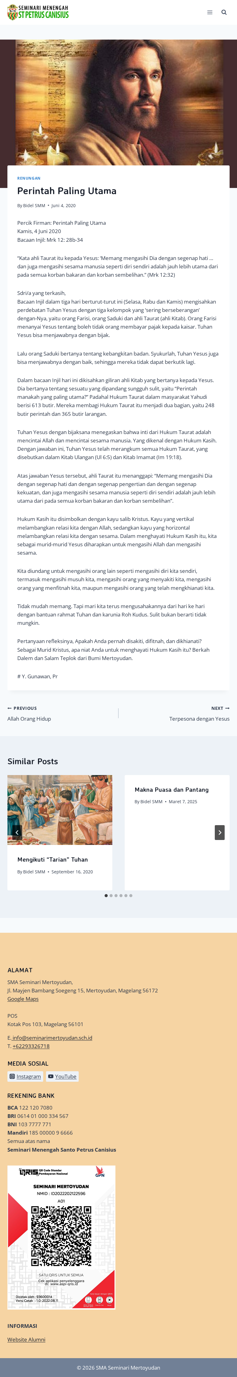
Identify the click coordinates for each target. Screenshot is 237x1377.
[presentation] (59, 810)
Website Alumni (26, 1339)
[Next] (220, 832)
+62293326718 (31, 1046)
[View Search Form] (224, 12)
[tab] (106, 895)
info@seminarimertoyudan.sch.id (52, 1037)
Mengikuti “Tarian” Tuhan (52, 859)
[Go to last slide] (17, 832)
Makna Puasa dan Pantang (172, 789)
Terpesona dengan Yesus (199, 714)
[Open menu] (209, 12)
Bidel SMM (34, 205)
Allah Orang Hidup (29, 714)
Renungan (29, 178)
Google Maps (23, 998)
